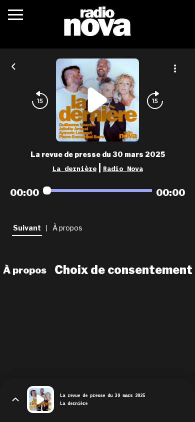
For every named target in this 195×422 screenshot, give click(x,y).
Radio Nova (123, 168)
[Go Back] (13, 65)
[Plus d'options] (175, 68)
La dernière (74, 168)
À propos (24, 270)
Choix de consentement (123, 270)
